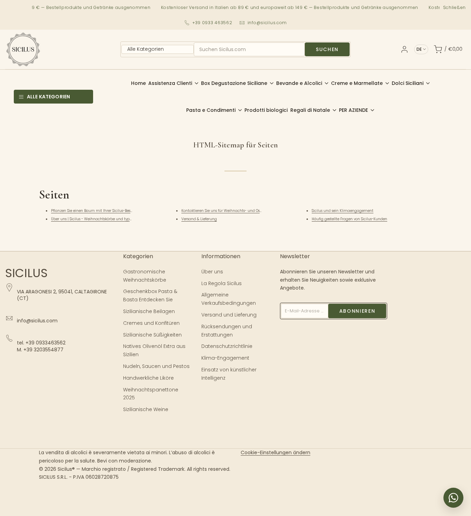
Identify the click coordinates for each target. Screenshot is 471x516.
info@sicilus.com (267, 23)
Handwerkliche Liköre (148, 377)
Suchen (327, 49)
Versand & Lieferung (199, 219)
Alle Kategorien (48, 96)
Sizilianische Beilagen (149, 311)
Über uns (212, 271)
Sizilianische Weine (145, 409)
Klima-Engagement (225, 357)
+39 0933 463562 (212, 23)
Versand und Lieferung (229, 314)
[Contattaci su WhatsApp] (453, 498)
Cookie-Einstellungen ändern (275, 452)
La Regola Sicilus (221, 283)
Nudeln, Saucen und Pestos (156, 366)
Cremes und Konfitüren (151, 323)
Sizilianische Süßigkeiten (152, 334)
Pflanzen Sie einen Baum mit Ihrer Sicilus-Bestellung (97, 210)
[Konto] (404, 49)
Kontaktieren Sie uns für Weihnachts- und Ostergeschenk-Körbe (237, 210)
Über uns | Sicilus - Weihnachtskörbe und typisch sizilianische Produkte (113, 219)
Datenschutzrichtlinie (226, 346)
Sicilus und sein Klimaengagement (342, 210)
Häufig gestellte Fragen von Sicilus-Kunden (349, 219)
